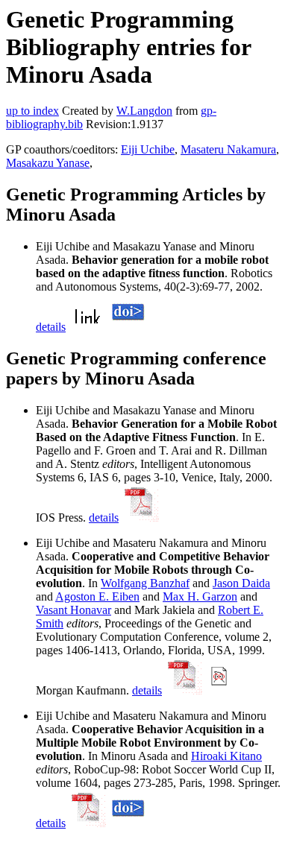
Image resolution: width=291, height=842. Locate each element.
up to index (32, 110)
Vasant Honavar (73, 610)
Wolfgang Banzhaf (145, 583)
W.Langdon (144, 110)
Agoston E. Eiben (97, 596)
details (51, 326)
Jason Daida (241, 583)
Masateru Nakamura (228, 149)
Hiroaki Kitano (226, 756)
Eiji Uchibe (148, 149)
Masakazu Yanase (48, 162)
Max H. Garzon (200, 596)
